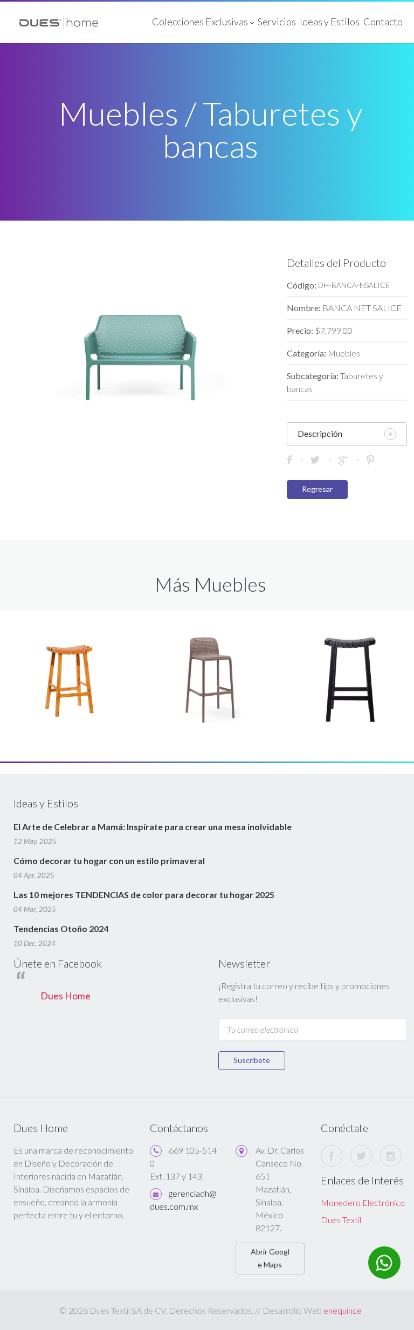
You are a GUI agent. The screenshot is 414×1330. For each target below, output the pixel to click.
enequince (342, 1310)
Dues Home (65, 996)
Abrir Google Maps (270, 1258)
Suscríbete (251, 1060)
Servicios (277, 22)
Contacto (383, 22)
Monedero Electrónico (363, 1202)
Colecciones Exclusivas (201, 22)
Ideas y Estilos (330, 22)
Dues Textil (341, 1220)
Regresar (317, 488)
